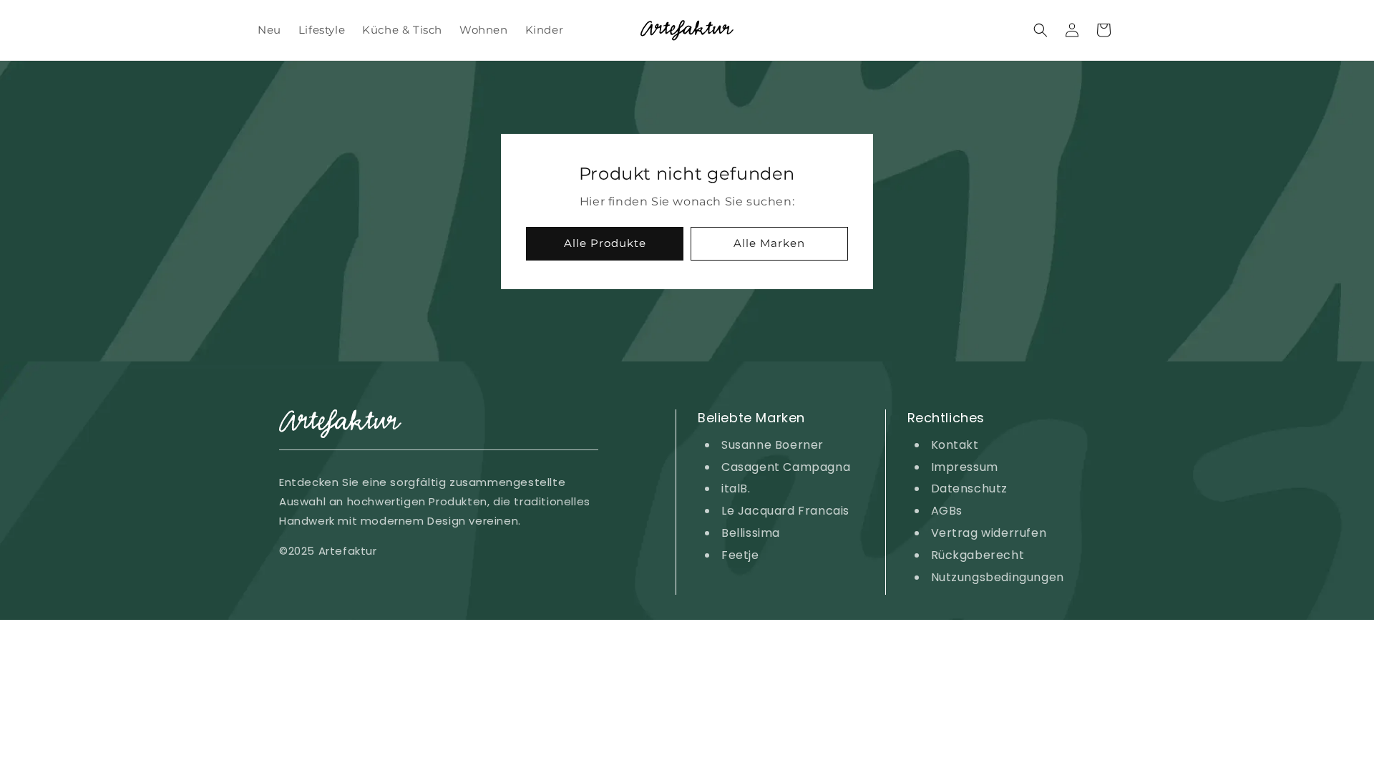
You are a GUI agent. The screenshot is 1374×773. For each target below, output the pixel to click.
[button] (1040, 30)
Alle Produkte (605, 243)
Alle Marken (769, 243)
